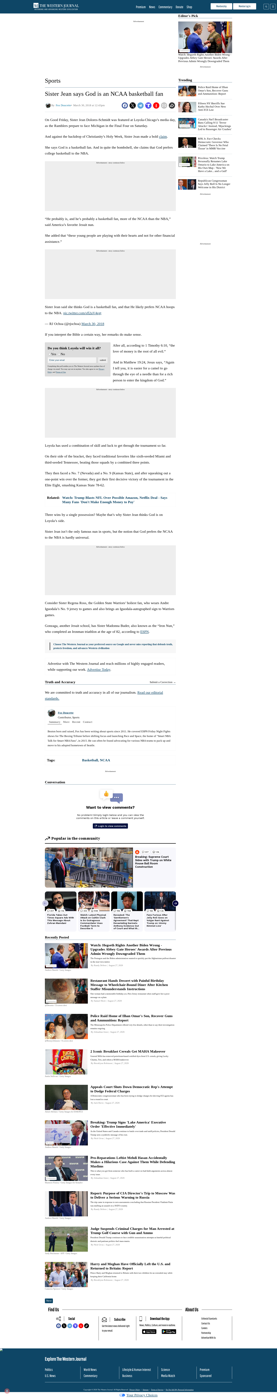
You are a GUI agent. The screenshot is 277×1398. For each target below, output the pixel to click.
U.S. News (50, 1376)
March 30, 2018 (92, 324)
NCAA (105, 760)
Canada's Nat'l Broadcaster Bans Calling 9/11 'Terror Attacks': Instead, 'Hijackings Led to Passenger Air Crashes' (214, 124)
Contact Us (205, 1323)
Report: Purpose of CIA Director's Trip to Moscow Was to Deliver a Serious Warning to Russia (132, 1195)
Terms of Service (157, 1390)
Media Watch (168, 1376)
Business (127, 1376)
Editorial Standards (209, 1318)
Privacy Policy (135, 1390)
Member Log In (245, 6)
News (152, 7)
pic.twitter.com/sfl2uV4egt (82, 313)
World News (90, 1370)
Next (49, 1300)
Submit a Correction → (163, 682)
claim (163, 136)
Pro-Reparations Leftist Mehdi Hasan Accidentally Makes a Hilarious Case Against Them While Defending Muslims (132, 1162)
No (63, 354)
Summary (54, 721)
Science (165, 1370)
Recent (76, 721)
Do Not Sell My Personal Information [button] (180, 1390)
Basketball (90, 760)
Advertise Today (98, 669)
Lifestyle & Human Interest (136, 1370)
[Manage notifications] (7, 1391)
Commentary (165, 7)
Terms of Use (61, 372)
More (66, 721)
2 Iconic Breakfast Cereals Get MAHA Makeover (127, 1051)
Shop (189, 7)
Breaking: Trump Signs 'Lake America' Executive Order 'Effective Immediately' (128, 1124)
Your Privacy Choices (142, 1395)
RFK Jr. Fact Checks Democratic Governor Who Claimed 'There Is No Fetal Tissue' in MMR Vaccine (213, 143)
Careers (204, 1327)
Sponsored (206, 1376)
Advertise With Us (208, 1337)
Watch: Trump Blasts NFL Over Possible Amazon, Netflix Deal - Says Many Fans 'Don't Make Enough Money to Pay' (114, 500)
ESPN (144, 632)
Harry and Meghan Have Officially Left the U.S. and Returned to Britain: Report (130, 1266)
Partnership (206, 1332)
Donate (179, 7)
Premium (141, 7)
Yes (53, 354)
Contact (87, 721)
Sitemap (146, 1390)
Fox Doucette (66, 712)
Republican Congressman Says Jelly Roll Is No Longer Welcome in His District (214, 184)
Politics (49, 1370)
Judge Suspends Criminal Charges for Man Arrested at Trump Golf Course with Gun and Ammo (132, 1231)
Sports (53, 80)
